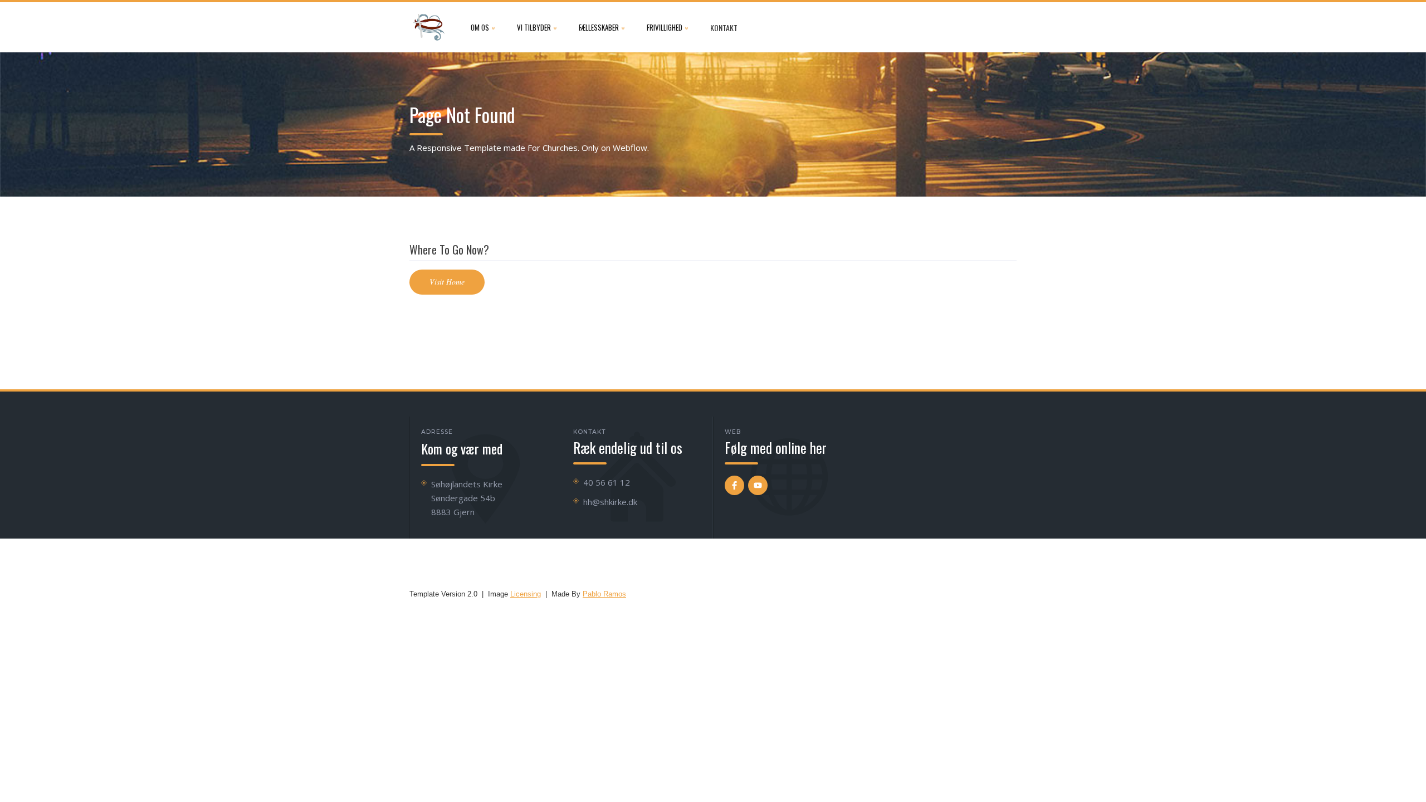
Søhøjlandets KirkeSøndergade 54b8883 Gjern (466, 497)
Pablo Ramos (604, 594)
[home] (428, 27)
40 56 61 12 (606, 482)
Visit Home (447, 281)
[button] (483, 27)
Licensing (525, 594)
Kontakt (724, 27)
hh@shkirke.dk (610, 501)
